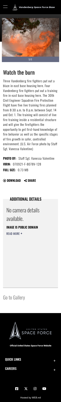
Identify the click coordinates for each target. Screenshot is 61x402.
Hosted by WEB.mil (30, 397)
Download (13, 180)
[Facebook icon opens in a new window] (16, 388)
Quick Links (13, 359)
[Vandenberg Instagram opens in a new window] (35, 388)
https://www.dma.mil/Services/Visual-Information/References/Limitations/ (27, 281)
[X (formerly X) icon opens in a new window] (25, 388)
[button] (5, 7)
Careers (10, 368)
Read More (13, 234)
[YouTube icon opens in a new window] (44, 388)
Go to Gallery (14, 297)
